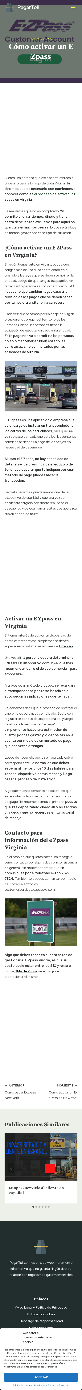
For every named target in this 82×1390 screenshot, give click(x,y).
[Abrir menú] (72, 7)
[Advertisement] (41, 129)
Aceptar (41, 1377)
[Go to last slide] (11, 1168)
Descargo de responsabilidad (41, 1321)
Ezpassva (66, 646)
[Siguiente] (71, 1168)
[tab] (33, 1207)
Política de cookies (22, 1385)
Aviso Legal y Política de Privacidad (51, 1385)
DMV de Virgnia (25, 971)
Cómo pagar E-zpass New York (20, 1092)
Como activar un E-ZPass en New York (62, 1092)
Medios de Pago (41, 38)
